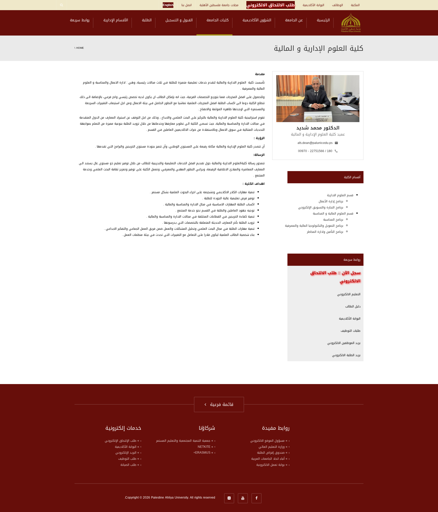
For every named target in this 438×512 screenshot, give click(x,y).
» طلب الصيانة (129, 465)
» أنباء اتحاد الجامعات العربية (269, 458)
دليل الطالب (352, 306)
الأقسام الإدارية (115, 20)
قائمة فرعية (220, 404)
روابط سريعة (79, 20)
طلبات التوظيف (350, 331)
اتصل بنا (186, 5)
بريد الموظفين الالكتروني (343, 343)
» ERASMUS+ (203, 452)
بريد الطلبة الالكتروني (346, 355)
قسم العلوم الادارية (340, 195)
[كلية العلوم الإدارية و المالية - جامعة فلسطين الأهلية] (350, 23)
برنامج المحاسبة (333, 219)
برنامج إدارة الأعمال (331, 201)
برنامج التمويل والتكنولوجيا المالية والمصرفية (314, 225)
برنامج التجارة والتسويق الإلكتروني (320, 207)
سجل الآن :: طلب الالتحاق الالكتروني (335, 277)
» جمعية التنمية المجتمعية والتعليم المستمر (184, 440)
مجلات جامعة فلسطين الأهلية (219, 5)
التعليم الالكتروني (348, 294)
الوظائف (337, 5)
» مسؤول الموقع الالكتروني (268, 440)
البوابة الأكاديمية (313, 5)
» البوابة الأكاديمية (127, 447)
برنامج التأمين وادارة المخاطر (325, 232)
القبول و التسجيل (179, 20)
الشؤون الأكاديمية (257, 20)
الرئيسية (323, 20)
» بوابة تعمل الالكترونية (271, 465)
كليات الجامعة (218, 20)
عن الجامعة (294, 20)
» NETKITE (205, 447)
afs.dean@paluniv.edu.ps (315, 143)
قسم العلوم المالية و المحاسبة (333, 213)
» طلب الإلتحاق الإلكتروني (122, 440)
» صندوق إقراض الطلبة (272, 452)
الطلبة (147, 20)
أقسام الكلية (352, 177)
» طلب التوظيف (128, 458)
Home (80, 47)
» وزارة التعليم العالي (273, 447)
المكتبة (355, 5)
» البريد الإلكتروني (127, 452)
